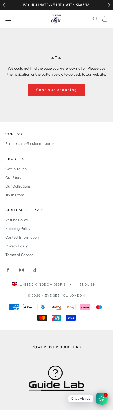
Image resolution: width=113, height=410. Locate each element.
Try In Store (14, 195)
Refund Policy (16, 219)
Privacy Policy (16, 246)
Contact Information (22, 237)
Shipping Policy (17, 228)
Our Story (13, 177)
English (88, 284)
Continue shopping (56, 89)
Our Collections (18, 186)
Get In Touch (16, 169)
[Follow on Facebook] (8, 270)
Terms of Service (19, 254)
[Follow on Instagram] (21, 270)
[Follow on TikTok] (35, 270)
